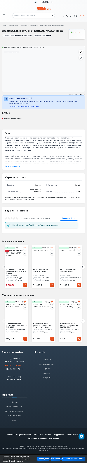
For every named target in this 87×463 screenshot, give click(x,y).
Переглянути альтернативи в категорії (24, 106)
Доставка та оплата (46, 364)
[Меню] (4, 15)
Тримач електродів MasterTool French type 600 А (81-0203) (16, 325)
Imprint (14, 420)
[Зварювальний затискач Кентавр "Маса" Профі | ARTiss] (43, 69)
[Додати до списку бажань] (81, 52)
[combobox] (31, 15)
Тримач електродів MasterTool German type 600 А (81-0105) (69, 325)
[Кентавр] (77, 34)
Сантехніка (38, 435)
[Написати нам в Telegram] (81, 436)
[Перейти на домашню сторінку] (44, 8)
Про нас (15, 402)
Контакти (47, 373)
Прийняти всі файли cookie (73, 459)
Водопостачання (23, 435)
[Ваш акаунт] (71, 15)
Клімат (48, 435)
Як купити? (47, 359)
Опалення (10, 435)
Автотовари (54, 438)
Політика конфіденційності (14, 411)
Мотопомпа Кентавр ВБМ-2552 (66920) (68, 270)
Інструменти (58, 435)
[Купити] (25, 285)
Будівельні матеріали (37, 438)
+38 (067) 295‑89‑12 (14, 365)
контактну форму (14, 379)
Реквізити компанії (14, 416)
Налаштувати (43, 459)
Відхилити (55, 459)
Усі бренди (47, 378)
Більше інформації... (16, 461)
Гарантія (47, 369)
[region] (43, 69)
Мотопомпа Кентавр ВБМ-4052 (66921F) (41, 270)
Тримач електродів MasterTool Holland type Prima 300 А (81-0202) (42, 325)
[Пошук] (52, 15)
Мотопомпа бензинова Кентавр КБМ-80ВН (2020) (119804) (16, 271)
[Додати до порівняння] (81, 57)
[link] (63, 15)
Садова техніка (73, 435)
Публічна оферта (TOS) (14, 407)
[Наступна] (83, 267)
